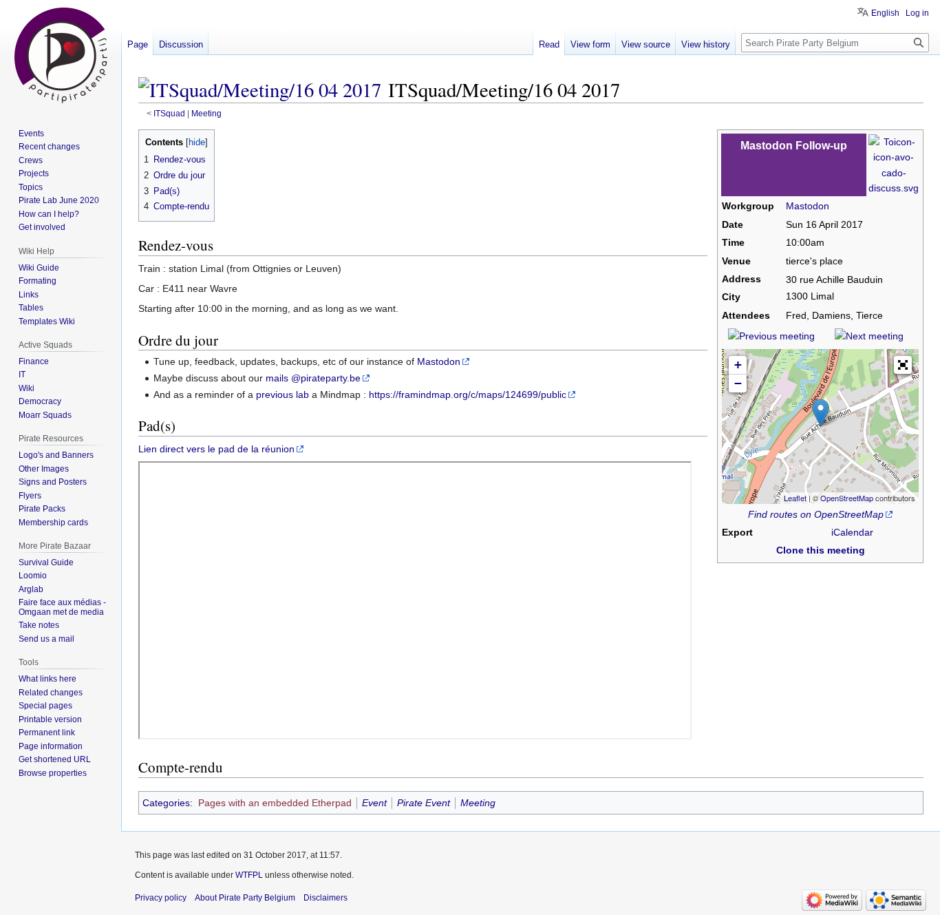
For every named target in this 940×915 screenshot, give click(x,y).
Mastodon (807, 205)
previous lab (282, 394)
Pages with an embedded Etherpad (275, 802)
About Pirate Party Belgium (245, 898)
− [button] (738, 383)
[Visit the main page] (61, 55)
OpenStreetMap (846, 497)
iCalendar (852, 532)
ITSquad (169, 113)
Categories (166, 802)
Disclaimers (325, 898)
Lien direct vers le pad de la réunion (216, 448)
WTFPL (249, 875)
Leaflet (795, 497)
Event (374, 802)
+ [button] (738, 364)
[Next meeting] (869, 335)
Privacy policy (160, 898)
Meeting (206, 113)
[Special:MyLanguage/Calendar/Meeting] (893, 163)
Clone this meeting (820, 550)
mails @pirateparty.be (313, 377)
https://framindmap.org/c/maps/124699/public (467, 394)
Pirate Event (423, 802)
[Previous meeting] (771, 335)
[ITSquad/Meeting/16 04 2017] (259, 89)
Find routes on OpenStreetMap (816, 514)
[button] (903, 365)
